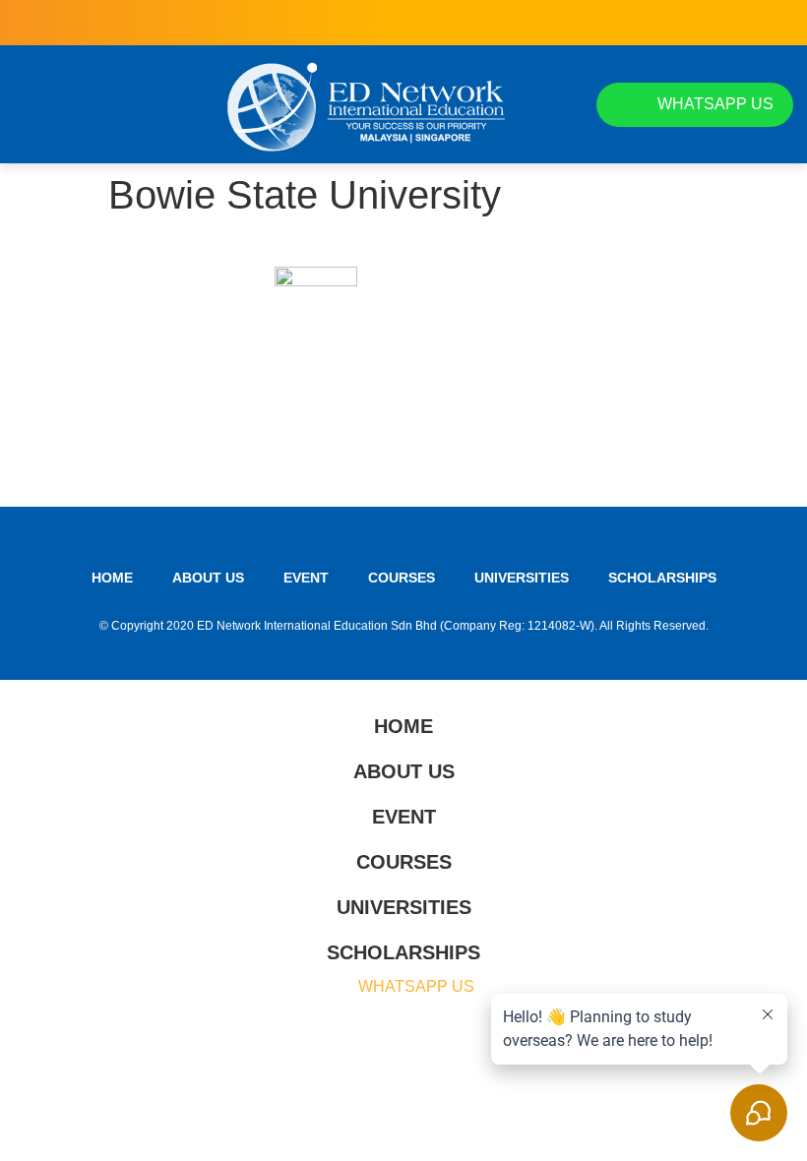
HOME (112, 577)
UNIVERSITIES (521, 577)
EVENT (306, 577)
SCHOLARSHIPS (662, 577)
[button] (31, 104)
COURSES (401, 577)
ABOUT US (208, 577)
